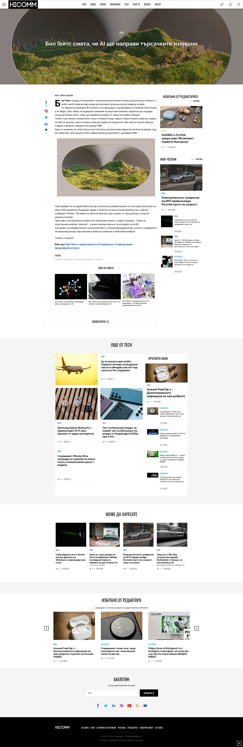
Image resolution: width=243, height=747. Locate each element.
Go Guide (159, 727)
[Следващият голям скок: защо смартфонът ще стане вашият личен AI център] (152, 411)
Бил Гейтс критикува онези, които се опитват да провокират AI (104, 303)
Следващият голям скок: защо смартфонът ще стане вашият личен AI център (172, 414)
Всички (196, 101)
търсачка (98, 259)
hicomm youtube (129, 706)
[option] (181, 223)
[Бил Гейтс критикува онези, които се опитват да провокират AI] (105, 286)
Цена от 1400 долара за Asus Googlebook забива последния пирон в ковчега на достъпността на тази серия (187, 243)
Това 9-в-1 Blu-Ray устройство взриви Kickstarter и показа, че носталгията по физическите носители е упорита (170, 561)
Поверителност (146, 727)
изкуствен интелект (84, 259)
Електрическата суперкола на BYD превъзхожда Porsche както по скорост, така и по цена (180, 202)
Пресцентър (132, 727)
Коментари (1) (100, 322)
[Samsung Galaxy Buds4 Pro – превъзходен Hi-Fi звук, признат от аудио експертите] (76, 404)
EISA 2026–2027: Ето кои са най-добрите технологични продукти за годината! (186, 262)
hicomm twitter (106, 706)
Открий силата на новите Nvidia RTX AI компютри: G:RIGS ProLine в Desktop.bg (172, 479)
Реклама (122, 727)
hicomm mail (145, 706)
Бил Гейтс (59, 259)
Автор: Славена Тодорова (64, 95)
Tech (84, 4)
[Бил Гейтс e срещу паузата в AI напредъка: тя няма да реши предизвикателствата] (138, 286)
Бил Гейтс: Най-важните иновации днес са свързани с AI (69, 303)
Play (127, 4)
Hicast (158, 4)
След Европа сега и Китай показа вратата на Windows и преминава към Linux (187, 222)
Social (103, 4)
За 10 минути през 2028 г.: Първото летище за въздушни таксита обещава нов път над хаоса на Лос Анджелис (119, 366)
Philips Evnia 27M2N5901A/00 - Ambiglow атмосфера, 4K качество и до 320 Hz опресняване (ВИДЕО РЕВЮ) (168, 652)
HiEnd (93, 4)
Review (147, 4)
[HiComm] (23, 4)
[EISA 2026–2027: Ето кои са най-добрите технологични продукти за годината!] (167, 261)
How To (136, 4)
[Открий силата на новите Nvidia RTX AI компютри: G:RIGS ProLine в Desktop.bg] (152, 475)
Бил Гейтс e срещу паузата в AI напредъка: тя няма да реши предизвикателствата (135, 303)
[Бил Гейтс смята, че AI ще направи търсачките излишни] (46, 112)
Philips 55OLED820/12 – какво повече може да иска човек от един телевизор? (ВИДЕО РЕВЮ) (172, 458)
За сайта (85, 727)
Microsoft (68, 259)
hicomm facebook (98, 706)
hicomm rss (137, 706)
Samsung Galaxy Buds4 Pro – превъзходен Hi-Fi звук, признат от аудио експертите (76, 430)
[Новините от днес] (222, 4)
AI (74, 259)
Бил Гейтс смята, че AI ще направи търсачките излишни (121, 43)
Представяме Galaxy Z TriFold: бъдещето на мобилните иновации (172, 435)
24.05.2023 (121, 55)
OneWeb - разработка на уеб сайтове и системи (121, 740)
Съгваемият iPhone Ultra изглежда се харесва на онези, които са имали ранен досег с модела (76, 460)
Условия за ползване (106, 727)
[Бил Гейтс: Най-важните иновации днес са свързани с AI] (71, 286)
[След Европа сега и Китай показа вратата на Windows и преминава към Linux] (167, 221)
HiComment (115, 4)
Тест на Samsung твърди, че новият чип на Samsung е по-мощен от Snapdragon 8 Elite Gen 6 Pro (120, 432)
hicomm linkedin (114, 706)
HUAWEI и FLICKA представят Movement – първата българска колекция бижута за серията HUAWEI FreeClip (179, 141)
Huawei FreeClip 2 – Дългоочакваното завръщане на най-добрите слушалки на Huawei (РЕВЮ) (166, 394)
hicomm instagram (122, 706)
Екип (93, 727)
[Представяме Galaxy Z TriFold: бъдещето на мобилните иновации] (152, 432)
